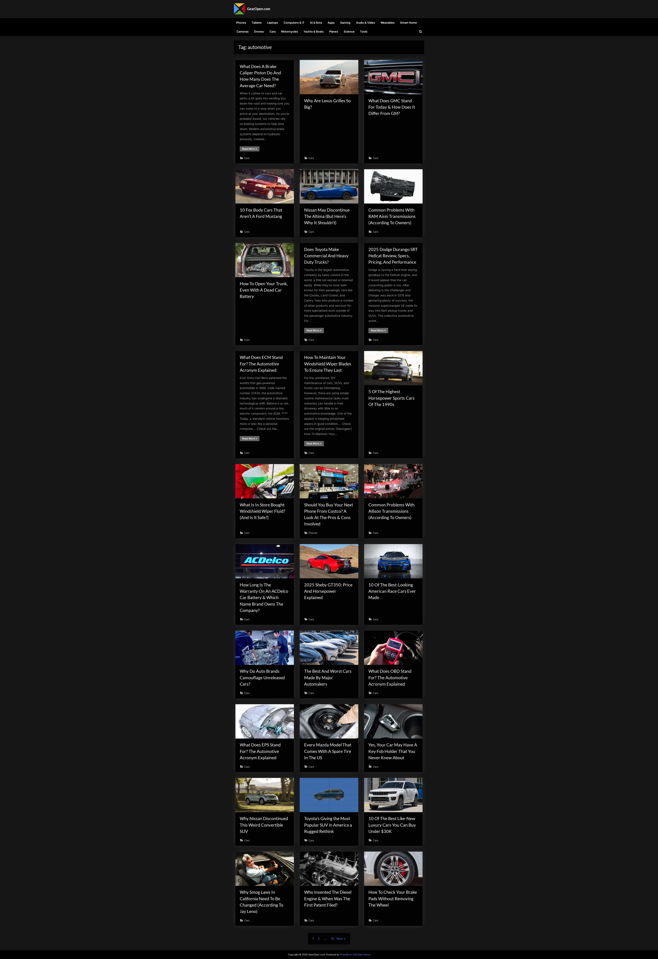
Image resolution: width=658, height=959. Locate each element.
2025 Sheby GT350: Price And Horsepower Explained (328, 591)
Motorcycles (289, 31)
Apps (331, 22)
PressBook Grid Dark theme (355, 954)
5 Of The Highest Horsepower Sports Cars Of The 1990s (391, 398)
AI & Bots (316, 22)
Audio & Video (365, 22)
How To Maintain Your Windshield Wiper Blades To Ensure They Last (327, 363)
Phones (241, 22)
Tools (363, 31)
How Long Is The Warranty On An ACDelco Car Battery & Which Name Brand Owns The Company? (264, 597)
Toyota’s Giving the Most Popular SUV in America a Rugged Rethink (328, 825)
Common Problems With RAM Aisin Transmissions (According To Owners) (392, 216)
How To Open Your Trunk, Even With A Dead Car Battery (264, 290)
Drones (259, 31)
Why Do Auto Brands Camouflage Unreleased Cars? (262, 677)
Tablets (257, 22)
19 (332, 938)
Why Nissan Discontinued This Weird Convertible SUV (264, 825)
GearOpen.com (258, 9)
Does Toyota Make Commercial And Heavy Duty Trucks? (326, 256)
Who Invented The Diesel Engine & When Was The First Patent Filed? (327, 898)
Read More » (250, 149)
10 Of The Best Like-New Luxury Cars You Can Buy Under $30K (392, 825)
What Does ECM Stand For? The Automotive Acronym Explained (261, 363)
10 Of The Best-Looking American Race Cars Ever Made (392, 591)
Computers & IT (294, 22)
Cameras (243, 31)
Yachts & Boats (313, 31)
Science (349, 31)
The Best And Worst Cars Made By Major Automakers (327, 677)
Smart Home (408, 22)
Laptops (272, 22)
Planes (333, 31)
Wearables (388, 22)
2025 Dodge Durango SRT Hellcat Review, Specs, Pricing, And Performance (393, 256)
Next (340, 938)
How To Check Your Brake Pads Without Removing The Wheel (392, 898)
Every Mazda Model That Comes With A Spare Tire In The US (327, 751)
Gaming (345, 22)
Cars (273, 31)
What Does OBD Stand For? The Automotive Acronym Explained (389, 677)
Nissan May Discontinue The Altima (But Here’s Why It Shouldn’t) (327, 216)
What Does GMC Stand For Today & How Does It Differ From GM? (391, 107)
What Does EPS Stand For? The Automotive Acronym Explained (260, 751)
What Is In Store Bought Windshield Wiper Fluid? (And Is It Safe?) (262, 511)
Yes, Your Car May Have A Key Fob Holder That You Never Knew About (392, 751)
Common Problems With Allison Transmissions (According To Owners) (391, 511)
